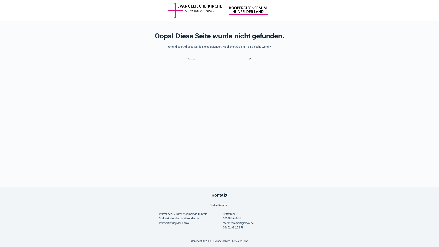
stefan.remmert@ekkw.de (238, 223)
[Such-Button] (250, 59)
